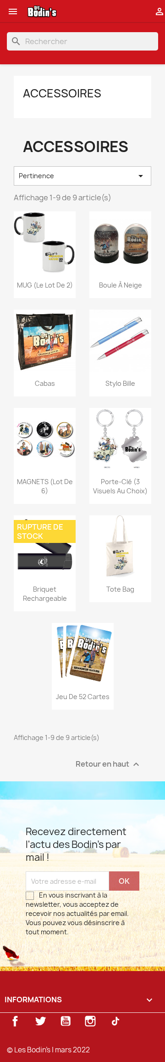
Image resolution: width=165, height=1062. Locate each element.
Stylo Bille (120, 383)
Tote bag (120, 589)
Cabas (45, 383)
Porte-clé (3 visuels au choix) (120, 486)
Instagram (90, 1021)
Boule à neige (120, 285)
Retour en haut (109, 764)
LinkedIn (115, 1021)
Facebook (15, 1021)
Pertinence (82, 175)
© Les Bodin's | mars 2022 (48, 1050)
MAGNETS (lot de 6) (45, 486)
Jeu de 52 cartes (83, 696)
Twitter (40, 1021)
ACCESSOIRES (62, 93)
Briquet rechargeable (45, 594)
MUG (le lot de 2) (45, 285)
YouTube (65, 1021)
